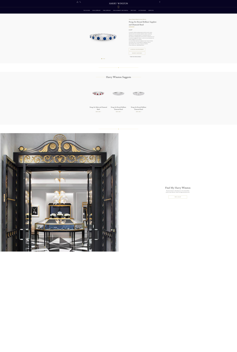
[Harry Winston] (118, 4)
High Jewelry (96, 10)
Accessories (142, 10)
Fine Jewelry (107, 10)
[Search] (80, 2)
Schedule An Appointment (137, 49)
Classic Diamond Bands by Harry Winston (137, 19)
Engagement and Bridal (120, 10)
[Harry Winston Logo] (118, 7)
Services (151, 10)
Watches (133, 10)
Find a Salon (178, 196)
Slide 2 (104, 58)
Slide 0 (101, 58)
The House (86, 10)
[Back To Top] (235, 350)
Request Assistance (137, 53)
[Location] (159, 2)
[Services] (77, 2)
